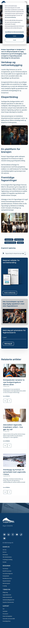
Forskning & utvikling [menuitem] (7, 559)
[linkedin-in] (8, 534)
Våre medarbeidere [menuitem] (7, 557)
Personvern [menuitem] (5, 613)
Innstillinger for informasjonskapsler (14, 31)
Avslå (14, 40)
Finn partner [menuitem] (5, 568)
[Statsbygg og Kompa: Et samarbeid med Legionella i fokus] (14, 460)
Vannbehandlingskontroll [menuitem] (8, 599)
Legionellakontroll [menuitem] (7, 595)
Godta (14, 36)
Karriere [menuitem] (4, 552)
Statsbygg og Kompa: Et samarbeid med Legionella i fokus (14, 472)
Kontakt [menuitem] (4, 562)
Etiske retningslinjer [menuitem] (7, 616)
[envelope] (4, 538)
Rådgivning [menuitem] (5, 592)
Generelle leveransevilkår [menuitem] (9, 618)
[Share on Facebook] (9, 401)
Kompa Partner (19, 239)
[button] (3, 253)
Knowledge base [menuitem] (7, 621)
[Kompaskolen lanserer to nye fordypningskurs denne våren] (14, 370)
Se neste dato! (14, 316)
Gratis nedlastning (9, 293)
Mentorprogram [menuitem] (6, 583)
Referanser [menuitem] (5, 554)
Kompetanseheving (10, 242)
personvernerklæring (10, 17)
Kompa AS (20, 242)
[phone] (21, 534)
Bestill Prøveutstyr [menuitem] (7, 571)
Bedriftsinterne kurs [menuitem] (7, 578)
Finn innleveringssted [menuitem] (8, 573)
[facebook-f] (12, 534)
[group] (14, 253)
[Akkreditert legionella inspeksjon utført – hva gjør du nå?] (14, 415)
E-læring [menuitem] (5, 586)
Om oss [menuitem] (4, 549)
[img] (23, 253)
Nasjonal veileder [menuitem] (7, 581)
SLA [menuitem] (3, 608)
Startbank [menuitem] (5, 611)
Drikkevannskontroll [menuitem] (7, 597)
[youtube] (17, 534)
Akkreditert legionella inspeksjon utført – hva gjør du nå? (13, 427)
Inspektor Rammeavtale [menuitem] (8, 602)
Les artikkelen (6, 396)
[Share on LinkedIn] (5, 401)
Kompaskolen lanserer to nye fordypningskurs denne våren (14, 382)
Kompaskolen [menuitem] (6, 576)
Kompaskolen (8, 239)
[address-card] (4, 534)
